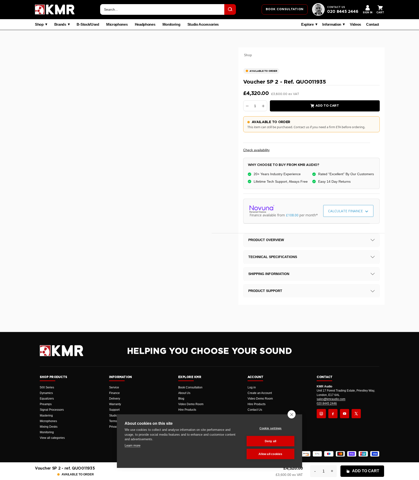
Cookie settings (270, 428)
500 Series (47, 387)
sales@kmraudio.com (331, 399)
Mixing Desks (48, 426)
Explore (307, 24)
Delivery (114, 398)
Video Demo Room (190, 404)
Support (114, 409)
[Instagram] (321, 413)
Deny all (270, 441)
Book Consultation (190, 387)
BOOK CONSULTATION (285, 9)
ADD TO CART (365, 471)
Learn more (132, 445)
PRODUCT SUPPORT (265, 291)
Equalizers (47, 398)
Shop (39, 24)
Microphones (117, 24)
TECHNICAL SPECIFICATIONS (272, 257)
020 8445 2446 (342, 12)
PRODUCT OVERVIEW (266, 240)
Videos (355, 24)
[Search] (230, 9)
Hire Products (187, 409)
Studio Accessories (203, 24)
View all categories (52, 438)
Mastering (46, 415)
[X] (356, 413)
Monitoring (171, 24)
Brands (60, 24)
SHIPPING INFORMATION (268, 274)
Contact (372, 24)
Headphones (145, 24)
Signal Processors (52, 409)
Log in (252, 387)
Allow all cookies (270, 454)
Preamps (46, 404)
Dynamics (46, 393)
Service (114, 387)
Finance (114, 393)
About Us (184, 393)
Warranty (115, 404)
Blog (181, 398)
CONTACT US (336, 7)
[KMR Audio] (55, 9)
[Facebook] (333, 413)
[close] (292, 414)
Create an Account (260, 393)
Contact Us (255, 409)
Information (331, 24)
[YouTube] (344, 413)
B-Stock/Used (88, 24)
